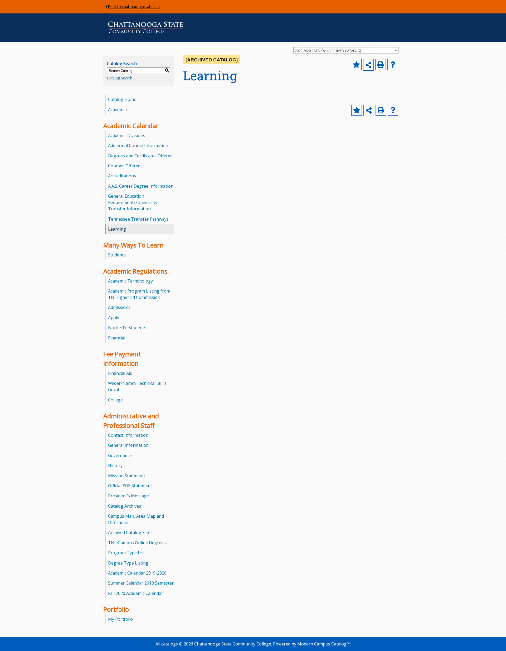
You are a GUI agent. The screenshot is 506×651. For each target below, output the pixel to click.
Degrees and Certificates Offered (140, 156)
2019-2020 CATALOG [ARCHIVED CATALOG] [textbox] (328, 50)
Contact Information (128, 435)
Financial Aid (120, 373)
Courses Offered (124, 166)
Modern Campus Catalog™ (323, 644)
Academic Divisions (126, 135)
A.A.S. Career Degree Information (140, 186)
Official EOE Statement (130, 486)
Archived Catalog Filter (130, 532)
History (115, 465)
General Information (128, 445)
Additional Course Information (138, 145)
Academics (118, 110)
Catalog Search (119, 77)
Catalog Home (122, 99)
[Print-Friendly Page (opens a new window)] (380, 64)
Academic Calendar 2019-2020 (137, 573)
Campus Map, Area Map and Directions (136, 519)
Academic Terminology (130, 281)
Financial (116, 338)
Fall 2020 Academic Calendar (135, 593)
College (115, 400)
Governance (120, 455)
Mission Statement (126, 476)
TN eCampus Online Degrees (137, 543)
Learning (117, 229)
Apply (113, 317)
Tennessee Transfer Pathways (138, 219)
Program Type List (126, 553)
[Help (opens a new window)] (392, 64)
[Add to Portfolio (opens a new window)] (356, 64)
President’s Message (128, 496)
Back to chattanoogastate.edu (133, 6)
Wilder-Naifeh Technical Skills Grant (137, 386)
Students (117, 255)
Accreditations (122, 176)
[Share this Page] (368, 65)
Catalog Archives (124, 506)
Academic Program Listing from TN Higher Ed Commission (139, 294)
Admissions (119, 307)
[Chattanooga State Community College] (145, 34)
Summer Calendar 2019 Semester (141, 583)
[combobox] (346, 50)
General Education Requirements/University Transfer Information (132, 202)
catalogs (169, 644)
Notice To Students (127, 328)
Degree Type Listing (128, 563)
